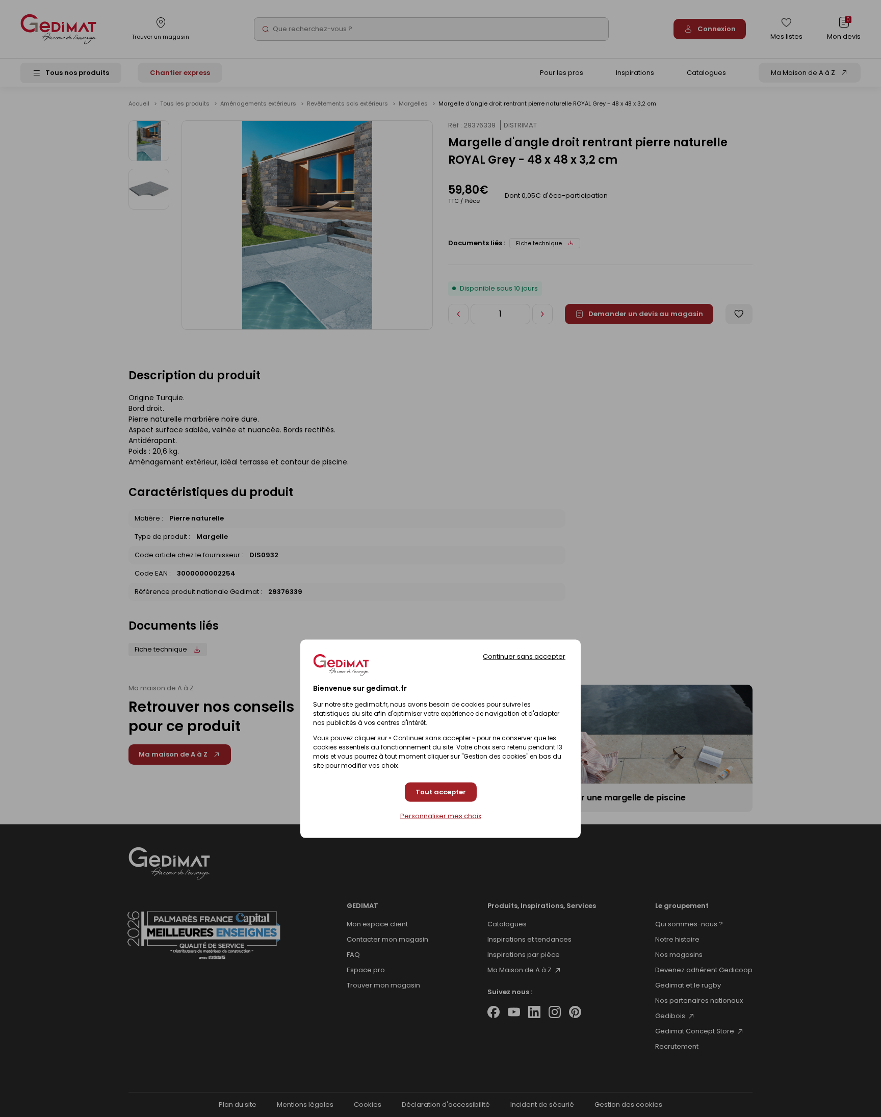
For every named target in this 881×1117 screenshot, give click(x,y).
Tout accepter (441, 792)
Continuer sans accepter (524, 656)
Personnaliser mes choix (440, 816)
